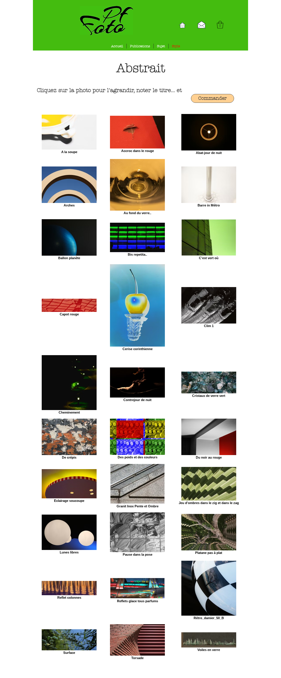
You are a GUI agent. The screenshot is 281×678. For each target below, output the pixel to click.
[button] (220, 25)
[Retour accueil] (182, 25)
